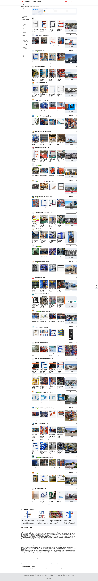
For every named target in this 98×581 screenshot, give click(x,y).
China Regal (34, 563)
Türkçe (66, 575)
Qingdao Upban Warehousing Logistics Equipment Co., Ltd (44, 358)
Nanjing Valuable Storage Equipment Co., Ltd (42, 163)
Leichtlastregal (24, 563)
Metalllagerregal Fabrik (24, 568)
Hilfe (68, 4)
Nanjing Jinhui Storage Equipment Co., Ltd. (41, 423)
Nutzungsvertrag (40, 574)
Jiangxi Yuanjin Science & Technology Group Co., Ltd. (43, 66)
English (28, 575)
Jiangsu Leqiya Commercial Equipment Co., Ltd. (42, 17)
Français (38, 575)
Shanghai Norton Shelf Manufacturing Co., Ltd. (42, 439)
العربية (56, 575)
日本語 (35, 575)
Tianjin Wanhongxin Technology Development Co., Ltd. (43, 228)
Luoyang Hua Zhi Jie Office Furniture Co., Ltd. (42, 326)
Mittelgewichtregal (29, 563)
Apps (71, 4)
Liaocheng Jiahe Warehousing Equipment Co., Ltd (42, 374)
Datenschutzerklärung (44, 574)
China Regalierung (54, 563)
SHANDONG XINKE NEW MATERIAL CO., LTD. (42, 82)
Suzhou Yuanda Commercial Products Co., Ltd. (42, 147)
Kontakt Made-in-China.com (51, 574)
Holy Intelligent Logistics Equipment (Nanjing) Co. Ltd (43, 115)
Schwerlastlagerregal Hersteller (62, 568)
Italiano (48, 575)
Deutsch (43, 575)
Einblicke (61, 574)
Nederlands (59, 575)
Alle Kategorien (24, 4)
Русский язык (51, 575)
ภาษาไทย (64, 575)
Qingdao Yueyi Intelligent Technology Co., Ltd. (42, 261)
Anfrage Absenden (71, 34)
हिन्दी (61, 575)
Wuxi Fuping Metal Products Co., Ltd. (40, 488)
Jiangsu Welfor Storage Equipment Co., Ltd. (41, 342)
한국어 (54, 575)
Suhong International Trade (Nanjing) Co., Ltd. (42, 293)
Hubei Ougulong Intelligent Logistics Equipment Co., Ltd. (43, 212)
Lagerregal (59, 563)
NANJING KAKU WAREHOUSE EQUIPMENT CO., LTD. (43, 131)
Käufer (64, 4)
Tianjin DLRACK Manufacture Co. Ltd (40, 277)
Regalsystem (48, 563)
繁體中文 (33, 575)
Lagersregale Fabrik (46, 568)
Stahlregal (44, 563)
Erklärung (36, 574)
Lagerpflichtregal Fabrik (32, 568)
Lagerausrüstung (40, 563)
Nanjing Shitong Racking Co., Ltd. (40, 50)
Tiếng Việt (69, 575)
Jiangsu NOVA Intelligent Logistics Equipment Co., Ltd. (43, 196)
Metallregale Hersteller (70, 568)
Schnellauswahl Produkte (57, 574)
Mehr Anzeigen (23, 559)
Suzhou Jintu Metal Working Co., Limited (41, 472)
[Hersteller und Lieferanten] (25, 1)
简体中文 (31, 575)
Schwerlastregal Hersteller (53, 568)
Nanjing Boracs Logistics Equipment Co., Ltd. (42, 309)
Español (40, 575)
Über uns (34, 574)
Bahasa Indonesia (72, 575)
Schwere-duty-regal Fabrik (39, 568)
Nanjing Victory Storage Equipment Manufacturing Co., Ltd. (44, 407)
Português (46, 575)
